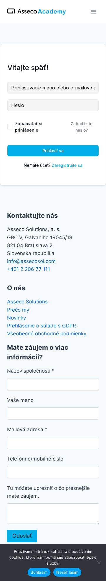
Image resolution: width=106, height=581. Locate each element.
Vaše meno (20, 400)
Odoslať (22, 536)
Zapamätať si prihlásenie (28, 126)
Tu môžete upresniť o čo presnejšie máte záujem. (48, 492)
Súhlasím (39, 572)
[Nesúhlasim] (99, 562)
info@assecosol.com (31, 261)
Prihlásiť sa (53, 150)
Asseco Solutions (27, 302)
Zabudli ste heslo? (81, 126)
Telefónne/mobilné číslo (35, 459)
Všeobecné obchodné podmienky (46, 334)
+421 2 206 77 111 (28, 269)
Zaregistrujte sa (67, 165)
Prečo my (18, 310)
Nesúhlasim (67, 572)
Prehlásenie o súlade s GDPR (41, 326)
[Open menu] (93, 11)
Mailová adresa (27, 429)
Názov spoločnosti (30, 371)
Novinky (16, 318)
